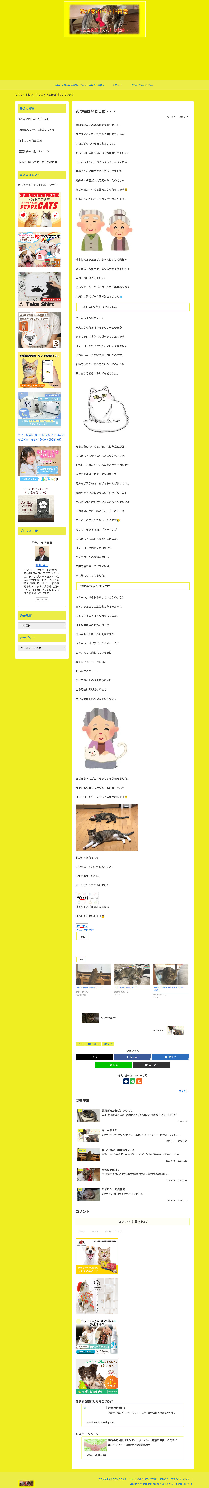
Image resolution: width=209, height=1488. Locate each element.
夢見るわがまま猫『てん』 (34, 119)
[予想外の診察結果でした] (132, 974)
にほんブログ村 (85, 930)
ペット (81, 1044)
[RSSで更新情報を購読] (139, 1081)
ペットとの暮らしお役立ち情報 (143, 1479)
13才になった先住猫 (30, 140)
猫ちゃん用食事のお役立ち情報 (112, 1479)
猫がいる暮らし (94, 1044)
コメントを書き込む (132, 1221)
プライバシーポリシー (181, 1479)
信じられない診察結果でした (90, 987)
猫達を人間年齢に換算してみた (36, 129)
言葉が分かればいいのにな (34, 151)
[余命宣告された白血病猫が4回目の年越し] (170, 974)
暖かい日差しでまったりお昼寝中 (38, 162)
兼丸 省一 (42, 565)
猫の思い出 (108, 1044)
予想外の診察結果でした (127, 987)
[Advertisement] (104, 60)
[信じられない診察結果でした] (93, 974)
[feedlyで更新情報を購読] (42, 599)
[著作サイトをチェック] (126, 1081)
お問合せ (164, 1479)
